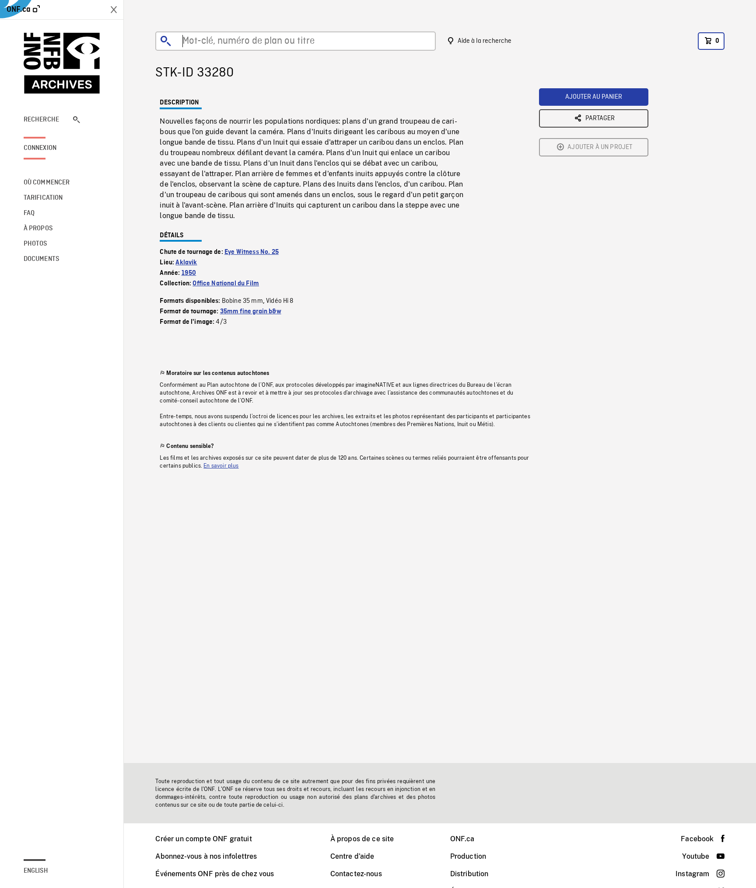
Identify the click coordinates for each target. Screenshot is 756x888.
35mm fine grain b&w (250, 311)
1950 (189, 273)
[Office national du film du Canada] (62, 63)
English (36, 870)
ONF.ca (462, 839)
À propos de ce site (362, 839)
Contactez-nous (356, 874)
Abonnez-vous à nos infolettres (206, 856)
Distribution (469, 874)
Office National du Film (225, 283)
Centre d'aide (352, 856)
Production (468, 856)
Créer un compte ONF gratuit (203, 839)
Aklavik (186, 262)
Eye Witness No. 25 (251, 252)
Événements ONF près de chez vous (214, 874)
